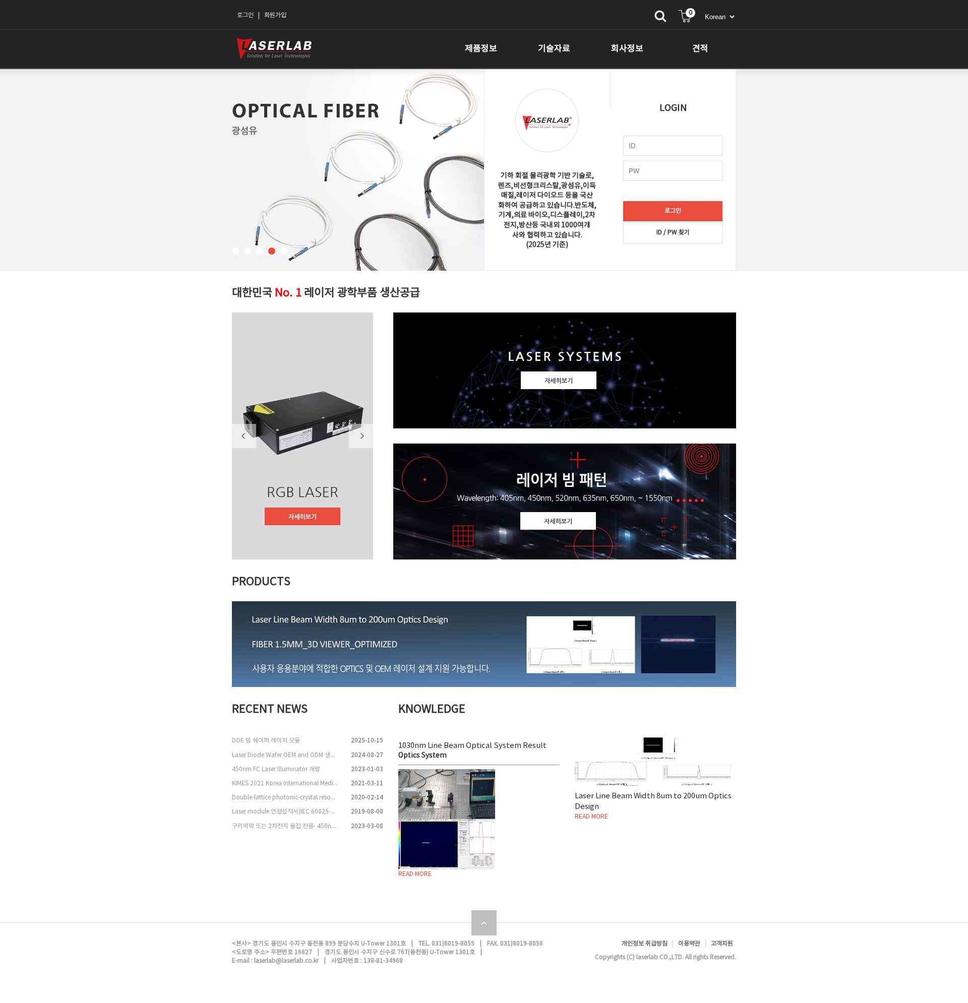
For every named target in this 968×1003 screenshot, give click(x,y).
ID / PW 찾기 (673, 232)
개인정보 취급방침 (645, 944)
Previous (244, 436)
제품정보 (481, 49)
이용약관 (689, 944)
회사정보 (627, 49)
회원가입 (275, 15)
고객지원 (722, 944)
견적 (700, 49)
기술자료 (554, 49)
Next (361, 436)
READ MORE (415, 874)
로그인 (245, 15)
